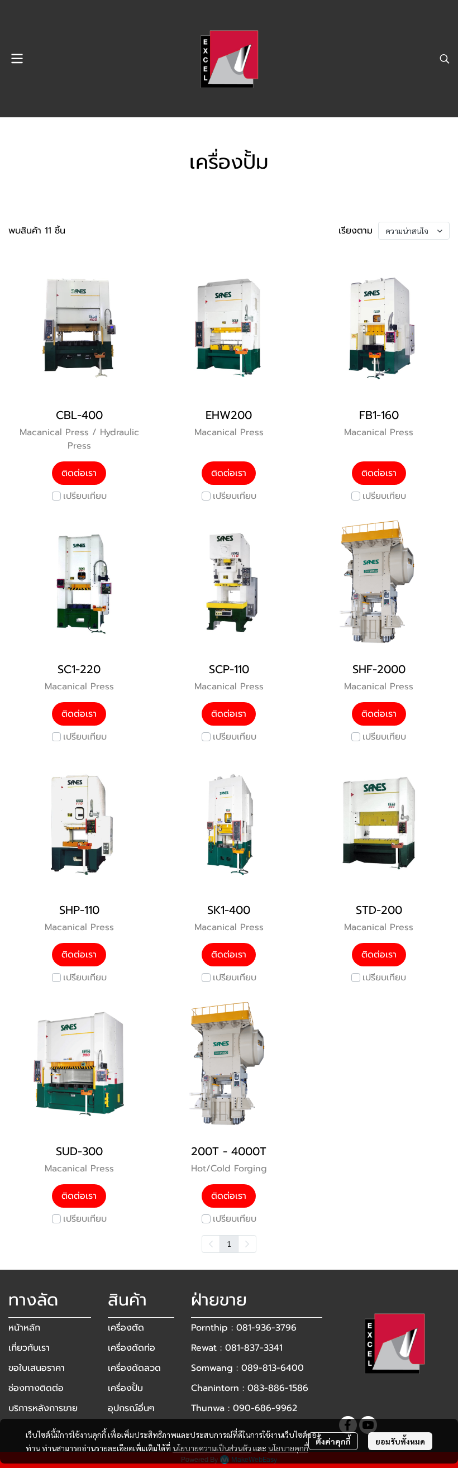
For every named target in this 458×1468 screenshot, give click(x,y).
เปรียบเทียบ (85, 496)
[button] (444, 58)
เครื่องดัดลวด (134, 1368)
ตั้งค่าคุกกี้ (333, 1441)
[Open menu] (17, 58)
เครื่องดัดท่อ (131, 1348)
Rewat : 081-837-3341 (237, 1348)
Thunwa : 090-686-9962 (244, 1408)
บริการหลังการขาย (43, 1408)
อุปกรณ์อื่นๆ (131, 1408)
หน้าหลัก (24, 1327)
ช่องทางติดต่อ (36, 1388)
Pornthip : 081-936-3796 (244, 1327)
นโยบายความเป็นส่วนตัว (212, 1448)
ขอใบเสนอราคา (36, 1368)
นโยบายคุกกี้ (288, 1448)
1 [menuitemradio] (229, 1243)
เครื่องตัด (126, 1327)
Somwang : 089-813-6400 (247, 1368)
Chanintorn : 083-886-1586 (249, 1388)
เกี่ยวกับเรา (29, 1348)
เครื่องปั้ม (125, 1388)
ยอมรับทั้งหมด (400, 1441)
